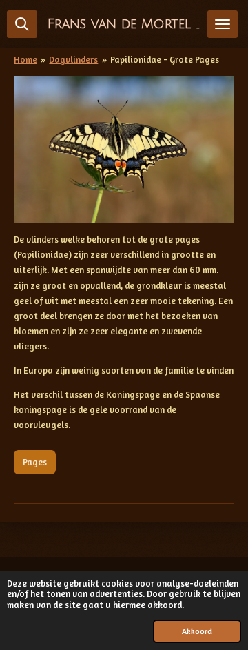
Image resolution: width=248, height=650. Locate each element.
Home (25, 59)
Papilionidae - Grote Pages (164, 59)
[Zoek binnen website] (22, 24)
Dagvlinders (73, 59)
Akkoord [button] (197, 631)
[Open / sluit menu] (222, 24)
